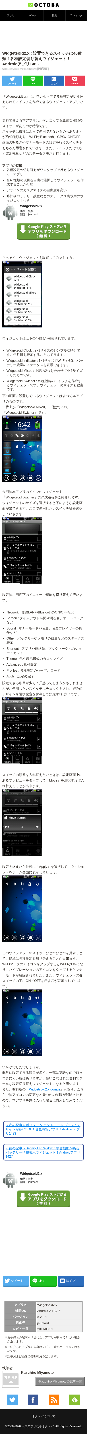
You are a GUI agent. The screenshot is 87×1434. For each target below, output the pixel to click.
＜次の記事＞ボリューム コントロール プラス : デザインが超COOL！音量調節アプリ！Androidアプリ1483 (43, 1129)
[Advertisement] (43, 35)
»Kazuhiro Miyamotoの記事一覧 (59, 1381)
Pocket (75, 83)
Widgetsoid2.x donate (44, 1089)
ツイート (12, 83)
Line (33, 83)
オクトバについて (43, 1416)
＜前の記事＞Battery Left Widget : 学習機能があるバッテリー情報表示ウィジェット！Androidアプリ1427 (43, 1152)
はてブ (54, 83)
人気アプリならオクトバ (38, 1426)
